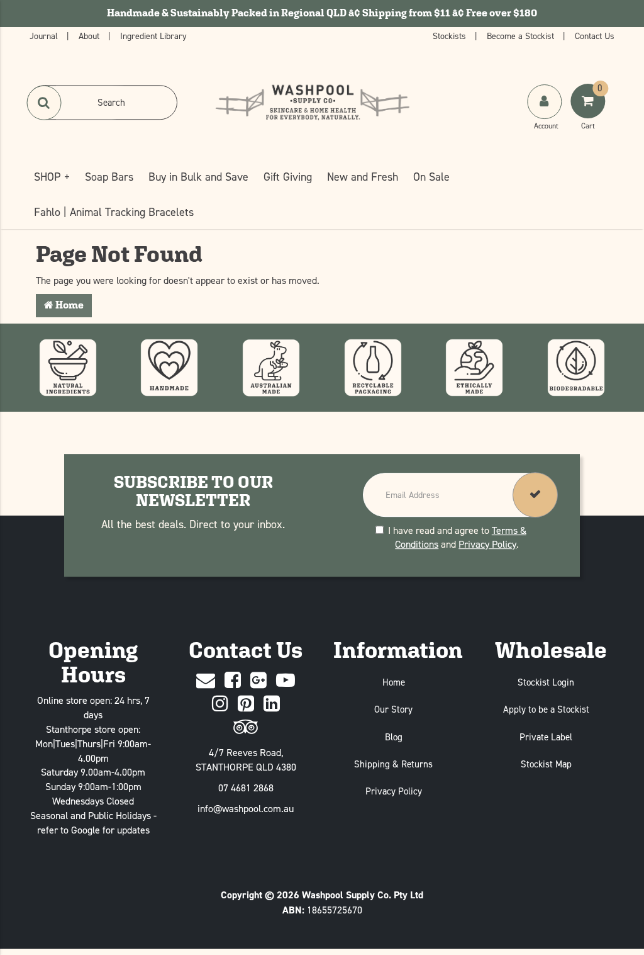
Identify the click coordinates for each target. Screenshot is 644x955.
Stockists (451, 35)
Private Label (545, 737)
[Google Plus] (258, 681)
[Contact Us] (205, 681)
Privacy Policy (487, 544)
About (90, 35)
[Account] (544, 101)
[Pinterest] (246, 704)
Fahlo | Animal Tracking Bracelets (114, 211)
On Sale (431, 176)
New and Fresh (362, 176)
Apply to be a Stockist (546, 709)
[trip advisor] (245, 727)
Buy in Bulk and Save (198, 176)
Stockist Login (546, 682)
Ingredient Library (153, 35)
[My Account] (545, 114)
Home (68, 305)
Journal (45, 35)
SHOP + (52, 176)
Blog (393, 737)
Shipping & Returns (393, 764)
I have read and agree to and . (457, 537)
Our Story (393, 709)
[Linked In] (272, 704)
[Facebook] (233, 681)
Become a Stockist (522, 35)
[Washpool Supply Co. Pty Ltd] (312, 101)
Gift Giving (288, 176)
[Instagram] (220, 704)
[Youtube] (285, 681)
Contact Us (594, 35)
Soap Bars (109, 176)
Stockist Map (546, 764)
